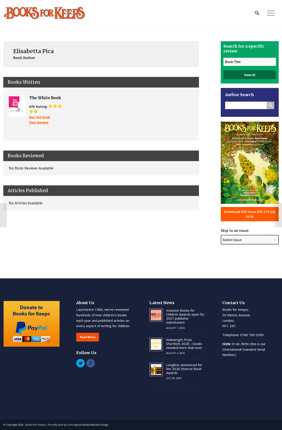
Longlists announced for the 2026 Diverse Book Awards (184, 369)
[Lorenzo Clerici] (3, 215)
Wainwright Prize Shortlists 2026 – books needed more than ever (184, 344)
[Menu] (271, 13)
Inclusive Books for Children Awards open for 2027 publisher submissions (185, 316)
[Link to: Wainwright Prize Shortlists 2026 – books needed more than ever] (156, 344)
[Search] (257, 13)
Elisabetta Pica (33, 51)
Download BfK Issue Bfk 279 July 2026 (250, 214)
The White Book (45, 98)
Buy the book (39, 117)
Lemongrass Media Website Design (87, 424)
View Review (38, 122)
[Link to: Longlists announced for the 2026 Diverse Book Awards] (156, 369)
